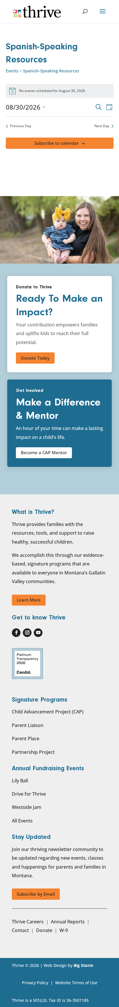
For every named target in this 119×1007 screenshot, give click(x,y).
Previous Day (20, 126)
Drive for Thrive (29, 794)
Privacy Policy (35, 982)
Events (12, 71)
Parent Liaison (27, 725)
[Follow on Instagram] (27, 632)
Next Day (101, 126)
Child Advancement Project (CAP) (47, 712)
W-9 (64, 930)
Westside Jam (26, 807)
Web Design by (68, 965)
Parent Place (25, 738)
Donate (44, 930)
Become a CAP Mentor (44, 452)
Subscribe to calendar (56, 143)
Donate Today (35, 358)
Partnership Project (33, 752)
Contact (20, 930)
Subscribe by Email (36, 894)
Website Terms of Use (76, 982)
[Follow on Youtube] (38, 632)
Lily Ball (20, 780)
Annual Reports (68, 921)
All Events (22, 821)
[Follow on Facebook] (16, 632)
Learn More (29, 600)
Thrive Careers (28, 921)
